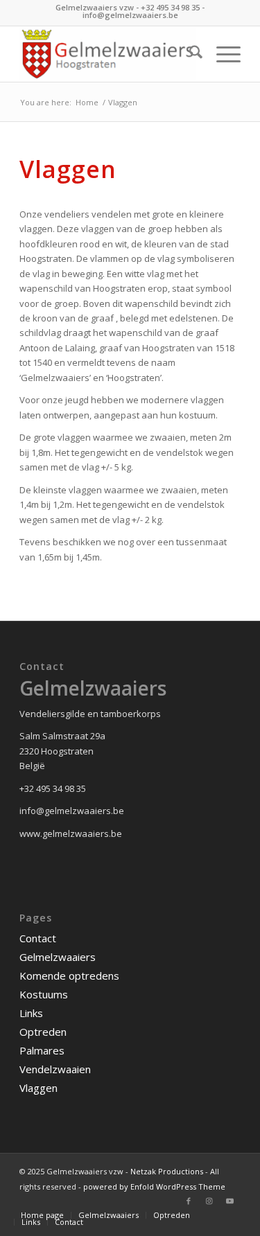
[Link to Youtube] (230, 1200)
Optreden (43, 1032)
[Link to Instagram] (209, 1200)
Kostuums (43, 994)
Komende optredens (69, 975)
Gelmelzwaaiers (57, 957)
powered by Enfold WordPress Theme (154, 1186)
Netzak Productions (166, 1171)
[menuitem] (188, 54)
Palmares (41, 1050)
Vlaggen (38, 1088)
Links (31, 1013)
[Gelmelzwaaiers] (107, 54)
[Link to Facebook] (188, 1200)
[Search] (188, 54)
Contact (37, 938)
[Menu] (221, 54)
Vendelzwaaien (55, 1069)
